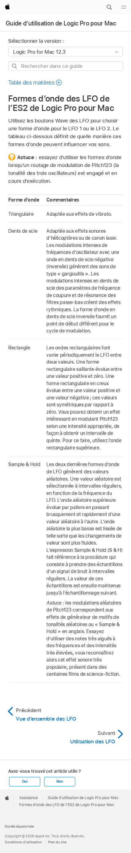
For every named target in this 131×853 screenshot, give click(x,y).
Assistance (28, 798)
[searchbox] (65, 66)
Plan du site (57, 842)
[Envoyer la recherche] (15, 66)
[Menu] (123, 7)
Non (59, 781)
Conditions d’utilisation (23, 842)
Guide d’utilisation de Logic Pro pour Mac (61, 23)
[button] (109, 7)
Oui (24, 781)
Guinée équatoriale (19, 826)
